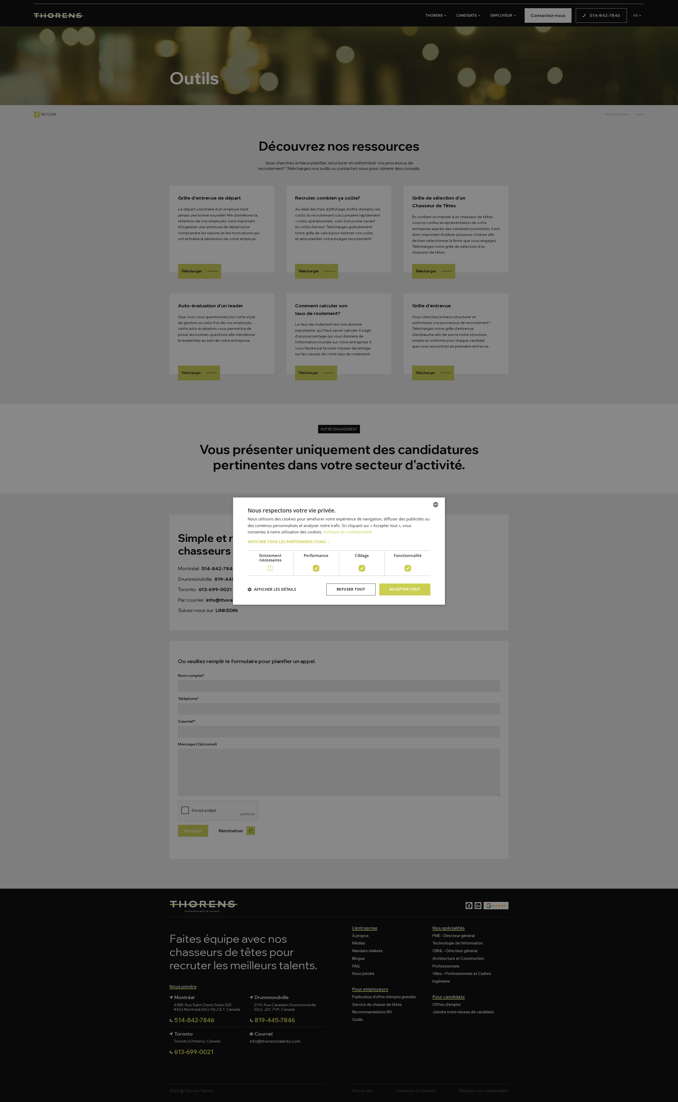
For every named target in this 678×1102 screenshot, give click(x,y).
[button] (339, 541)
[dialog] (339, 551)
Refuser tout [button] (351, 589)
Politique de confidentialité (347, 532)
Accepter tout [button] (404, 589)
